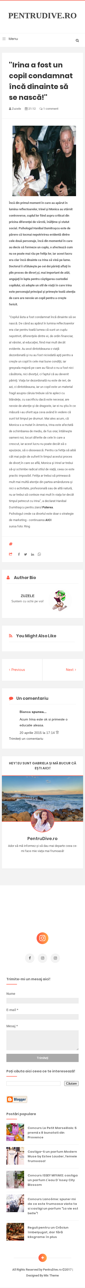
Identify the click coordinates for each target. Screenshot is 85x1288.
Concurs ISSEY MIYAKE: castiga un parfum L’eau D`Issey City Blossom (53, 1180)
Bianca (26, 712)
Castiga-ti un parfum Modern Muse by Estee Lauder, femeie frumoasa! (52, 1156)
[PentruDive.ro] (49, 858)
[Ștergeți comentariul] (57, 733)
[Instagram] (29, 858)
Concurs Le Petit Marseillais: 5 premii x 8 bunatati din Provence (52, 1133)
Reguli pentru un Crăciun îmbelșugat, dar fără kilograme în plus (48, 1232)
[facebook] (29, 958)
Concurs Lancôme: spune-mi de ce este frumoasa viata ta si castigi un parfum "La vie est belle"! (53, 1206)
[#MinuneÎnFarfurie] (36, 858)
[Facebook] (56, 858)
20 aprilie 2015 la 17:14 (38, 733)
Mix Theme (51, 1275)
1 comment (50, 108)
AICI (48, 520)
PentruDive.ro (42, 15)
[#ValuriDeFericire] (43, 858)
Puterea (47, 507)
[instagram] (42, 958)
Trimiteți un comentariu (26, 738)
